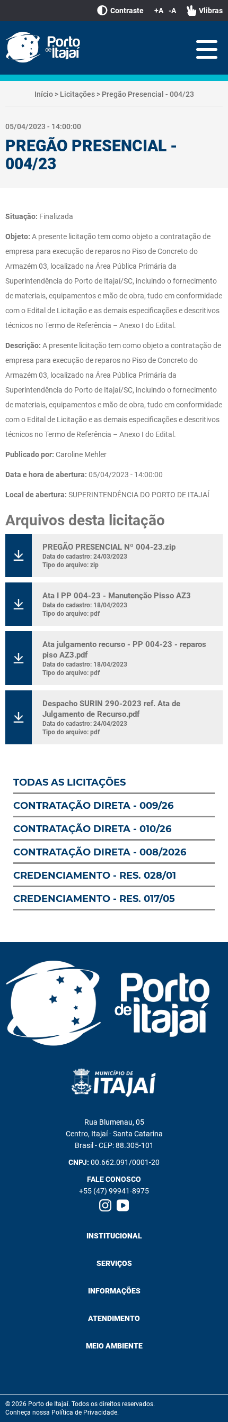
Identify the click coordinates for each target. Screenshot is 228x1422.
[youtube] (123, 1205)
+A (158, 10)
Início (43, 94)
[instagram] (105, 1205)
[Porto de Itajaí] (45, 48)
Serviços (114, 1263)
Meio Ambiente (114, 1346)
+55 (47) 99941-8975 (114, 1191)
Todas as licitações (69, 782)
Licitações (77, 94)
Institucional (114, 1236)
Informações (114, 1291)
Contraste (127, 10)
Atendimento (114, 1318)
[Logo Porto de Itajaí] (114, 1004)
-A (172, 10)
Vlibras (211, 10)
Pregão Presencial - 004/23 (148, 94)
